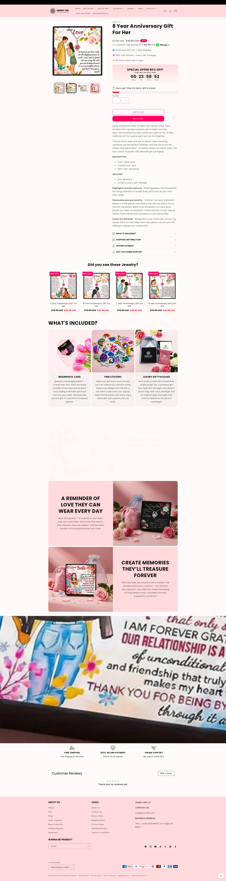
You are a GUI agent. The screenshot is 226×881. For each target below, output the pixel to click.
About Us (96, 808)
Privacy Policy (98, 824)
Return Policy (97, 816)
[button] (89, 8)
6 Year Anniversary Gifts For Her (162, 304)
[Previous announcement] (49, 2)
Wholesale (52, 832)
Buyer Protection (55, 824)
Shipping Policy (98, 820)
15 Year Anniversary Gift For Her (96, 304)
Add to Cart (63, 310)
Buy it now (138, 118)
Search (51, 808)
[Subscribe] (88, 846)
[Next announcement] (177, 2)
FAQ (50, 812)
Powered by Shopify (69, 876)
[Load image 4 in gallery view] (95, 88)
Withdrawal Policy (99, 828)
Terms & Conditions (100, 832)
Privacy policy (96, 876)
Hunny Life (58, 876)
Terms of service (109, 876)
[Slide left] (50, 88)
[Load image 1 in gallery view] (59, 88)
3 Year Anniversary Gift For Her (63, 304)
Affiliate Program (55, 828)
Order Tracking (54, 820)
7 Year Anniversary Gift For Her (129, 304)
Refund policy (84, 876)
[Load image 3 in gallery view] (83, 88)
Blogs (50, 816)
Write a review (166, 773)
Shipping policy (123, 876)
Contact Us (97, 812)
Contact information (138, 876)
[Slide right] (104, 88)
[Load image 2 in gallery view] (71, 88)
